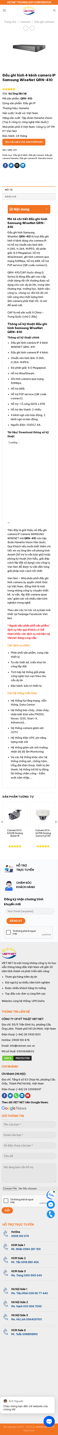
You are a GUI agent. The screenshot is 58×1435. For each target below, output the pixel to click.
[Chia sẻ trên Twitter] (11, 165)
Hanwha (24, 108)
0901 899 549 (33, 1275)
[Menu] (4, 10)
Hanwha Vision (45, 158)
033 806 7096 (32, 1306)
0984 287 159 (32, 1249)
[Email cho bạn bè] (17, 165)
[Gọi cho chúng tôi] (16, 1095)
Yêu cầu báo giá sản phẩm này (24, 142)
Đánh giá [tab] (10, 196)
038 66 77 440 (38, 1293)
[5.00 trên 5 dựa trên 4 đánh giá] (29, 89)
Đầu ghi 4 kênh (20, 155)
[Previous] (2, 828)
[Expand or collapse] (47, 208)
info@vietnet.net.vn (22, 1045)
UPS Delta (38, 1001)
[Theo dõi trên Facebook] (4, 1095)
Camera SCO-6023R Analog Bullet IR (15, 833)
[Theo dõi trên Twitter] (10, 1095)
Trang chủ (10, 21)
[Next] (55, 828)
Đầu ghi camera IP (28, 158)
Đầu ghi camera (44, 21)
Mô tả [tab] (9, 189)
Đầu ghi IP (29, 103)
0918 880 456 (30, 1262)
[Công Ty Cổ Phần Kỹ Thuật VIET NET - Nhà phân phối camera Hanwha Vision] (29, 10)
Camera (25, 21)
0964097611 (34, 1319)
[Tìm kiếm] (54, 10)
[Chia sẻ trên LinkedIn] (22, 165)
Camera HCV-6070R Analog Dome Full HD (43, 833)
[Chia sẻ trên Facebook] (5, 165)
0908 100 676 (21, 1040)
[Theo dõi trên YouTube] (27, 1095)
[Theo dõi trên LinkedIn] (22, 1095)
